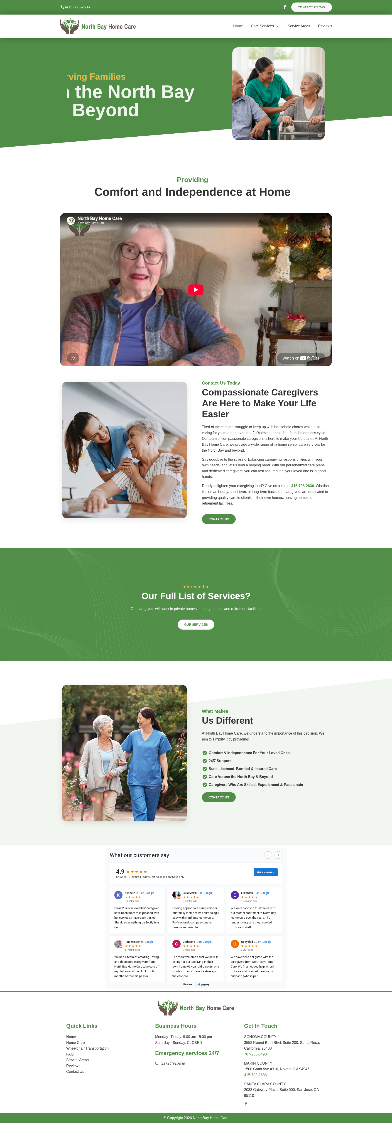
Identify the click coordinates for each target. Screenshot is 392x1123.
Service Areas (299, 26)
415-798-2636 (255, 1075)
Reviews (325, 26)
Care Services (262, 26)
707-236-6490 (255, 1054)
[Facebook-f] (246, 1103)
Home (238, 26)
